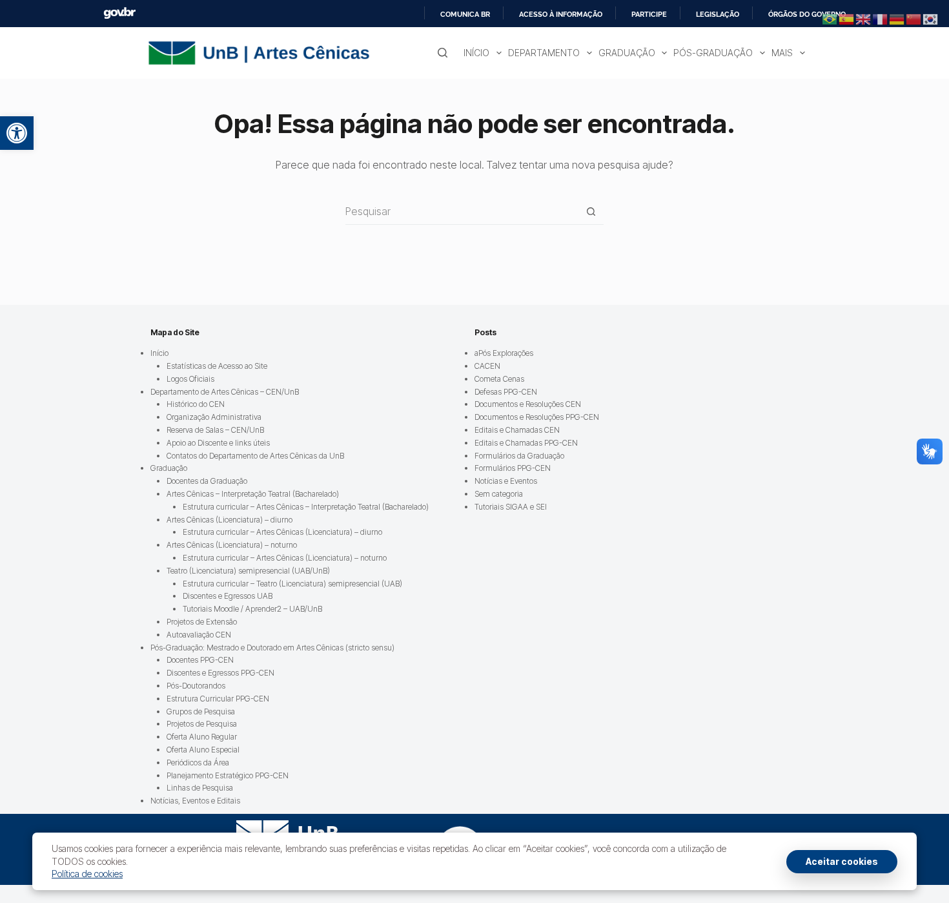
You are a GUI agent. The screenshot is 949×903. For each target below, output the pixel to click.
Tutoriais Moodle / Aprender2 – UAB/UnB (252, 609)
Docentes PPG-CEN (200, 660)
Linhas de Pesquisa (200, 788)
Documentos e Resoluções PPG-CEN (536, 417)
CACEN (487, 366)
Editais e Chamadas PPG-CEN (526, 443)
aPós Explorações (503, 353)
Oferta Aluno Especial (203, 749)
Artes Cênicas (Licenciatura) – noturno (232, 545)
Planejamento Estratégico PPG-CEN (228, 775)
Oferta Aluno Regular (202, 737)
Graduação (626, 53)
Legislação (717, 14)
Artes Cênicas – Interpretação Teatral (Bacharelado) (253, 494)
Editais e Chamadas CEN (517, 430)
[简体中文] (914, 18)
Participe (649, 14)
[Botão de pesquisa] (591, 211)
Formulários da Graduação (519, 456)
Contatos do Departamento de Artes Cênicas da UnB (255, 456)
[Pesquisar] (442, 52)
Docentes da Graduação (207, 481)
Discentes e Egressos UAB (227, 596)
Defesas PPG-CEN (505, 392)
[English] (863, 18)
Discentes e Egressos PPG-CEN (220, 673)
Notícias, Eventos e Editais (195, 800)
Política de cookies (87, 873)
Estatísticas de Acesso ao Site (217, 366)
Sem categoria (498, 494)
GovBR (119, 13)
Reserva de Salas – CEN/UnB (215, 430)
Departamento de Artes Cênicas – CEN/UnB (224, 392)
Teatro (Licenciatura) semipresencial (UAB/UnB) (248, 571)
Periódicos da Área (198, 762)
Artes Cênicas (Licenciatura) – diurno (229, 519)
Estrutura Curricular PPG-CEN (218, 698)
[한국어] (931, 18)
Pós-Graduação (713, 53)
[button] (17, 133)
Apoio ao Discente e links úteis (218, 443)
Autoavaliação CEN (199, 634)
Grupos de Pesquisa (201, 711)
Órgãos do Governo (807, 14)
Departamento (544, 53)
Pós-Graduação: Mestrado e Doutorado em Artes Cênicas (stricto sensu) (272, 647)
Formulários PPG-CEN (512, 468)
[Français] (880, 18)
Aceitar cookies (842, 861)
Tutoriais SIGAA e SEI (510, 507)
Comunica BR (465, 14)
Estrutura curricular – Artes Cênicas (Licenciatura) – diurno (282, 532)
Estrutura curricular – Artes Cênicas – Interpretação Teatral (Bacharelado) (306, 507)
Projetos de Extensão (202, 622)
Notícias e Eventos (505, 481)
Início (476, 53)
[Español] (847, 18)
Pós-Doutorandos (196, 685)
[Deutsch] (897, 18)
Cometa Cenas (499, 379)
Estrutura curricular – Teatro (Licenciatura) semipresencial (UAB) (292, 583)
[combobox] (461, 211)
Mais (782, 53)
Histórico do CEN (196, 404)
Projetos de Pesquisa (202, 724)
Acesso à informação (560, 14)
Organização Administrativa (214, 417)
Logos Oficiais (190, 379)
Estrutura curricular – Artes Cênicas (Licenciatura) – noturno (285, 558)
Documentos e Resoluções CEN (527, 404)
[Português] (830, 18)
